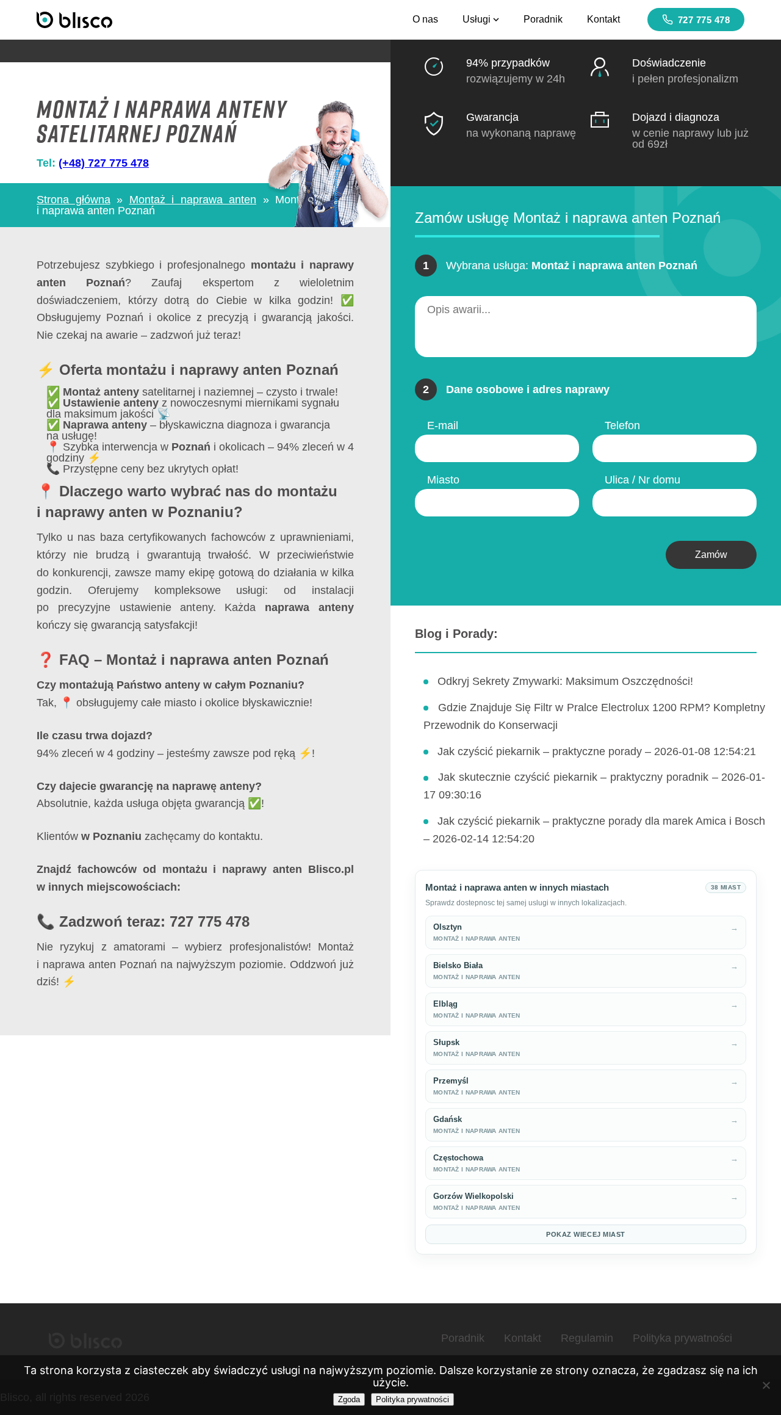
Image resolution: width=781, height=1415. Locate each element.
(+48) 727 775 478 (104, 163)
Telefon (622, 425)
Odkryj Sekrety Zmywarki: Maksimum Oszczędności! (565, 681)
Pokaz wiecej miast (585, 1234)
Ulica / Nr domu (642, 479)
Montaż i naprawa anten (193, 200)
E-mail (442, 425)
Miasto (443, 479)
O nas (425, 19)
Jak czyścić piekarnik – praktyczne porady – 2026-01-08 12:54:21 (596, 751)
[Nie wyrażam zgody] (766, 1385)
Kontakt (603, 19)
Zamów (711, 554)
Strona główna (73, 200)
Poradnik (543, 19)
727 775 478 (704, 20)
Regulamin (587, 1338)
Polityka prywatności (682, 1338)
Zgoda (349, 1399)
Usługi (476, 19)
